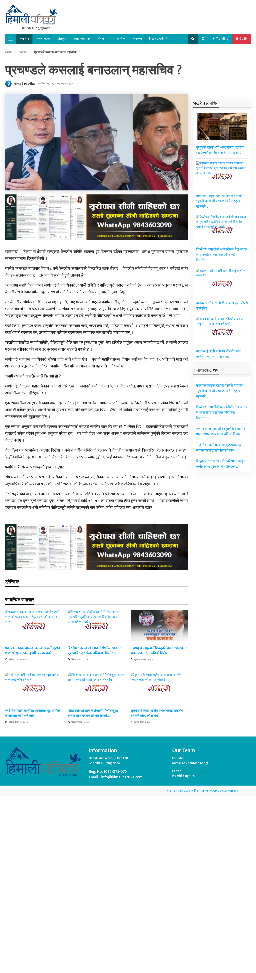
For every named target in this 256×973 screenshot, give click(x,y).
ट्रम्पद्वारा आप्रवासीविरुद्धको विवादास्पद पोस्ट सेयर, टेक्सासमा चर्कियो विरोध (159, 650)
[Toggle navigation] (10, 39)
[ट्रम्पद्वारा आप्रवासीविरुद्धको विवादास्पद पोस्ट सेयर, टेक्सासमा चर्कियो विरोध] (159, 625)
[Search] (193, 39)
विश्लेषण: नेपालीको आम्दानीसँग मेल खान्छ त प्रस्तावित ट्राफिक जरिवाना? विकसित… (94, 650)
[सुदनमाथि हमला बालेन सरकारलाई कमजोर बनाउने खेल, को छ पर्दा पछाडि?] (159, 822)
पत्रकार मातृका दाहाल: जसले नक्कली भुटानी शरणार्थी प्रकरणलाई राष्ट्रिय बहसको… (33, 650)
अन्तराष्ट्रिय (43, 38)
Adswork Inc (230, 790)
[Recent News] (203, 39)
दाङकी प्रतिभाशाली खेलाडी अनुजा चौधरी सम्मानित (222, 306)
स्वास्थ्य (137, 38)
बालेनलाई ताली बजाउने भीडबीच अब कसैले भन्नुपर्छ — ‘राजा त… (218, 354)
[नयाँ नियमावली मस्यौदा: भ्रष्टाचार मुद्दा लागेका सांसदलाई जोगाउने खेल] (34, 822)
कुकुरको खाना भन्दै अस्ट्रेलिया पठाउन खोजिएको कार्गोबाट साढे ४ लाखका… (220, 150)
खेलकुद (61, 38)
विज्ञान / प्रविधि (158, 38)
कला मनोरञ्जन (82, 38)
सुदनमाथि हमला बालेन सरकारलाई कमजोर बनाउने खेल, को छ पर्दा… (157, 713)
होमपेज (8, 52)
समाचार (24, 38)
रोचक (101, 38)
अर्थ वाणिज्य (119, 38)
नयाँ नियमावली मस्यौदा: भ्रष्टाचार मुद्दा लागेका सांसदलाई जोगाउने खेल (33, 713)
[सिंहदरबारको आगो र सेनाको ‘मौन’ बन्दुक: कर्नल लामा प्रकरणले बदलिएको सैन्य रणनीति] (96, 822)
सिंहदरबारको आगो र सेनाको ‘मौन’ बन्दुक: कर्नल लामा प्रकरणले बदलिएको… (93, 713)
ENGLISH (241, 38)
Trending (221, 38)
